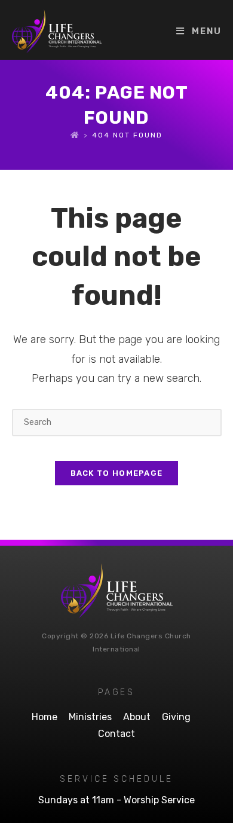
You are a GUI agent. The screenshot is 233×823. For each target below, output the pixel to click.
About (137, 717)
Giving (176, 717)
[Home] (75, 135)
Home (44, 717)
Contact (116, 733)
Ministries (90, 717)
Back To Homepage (116, 473)
